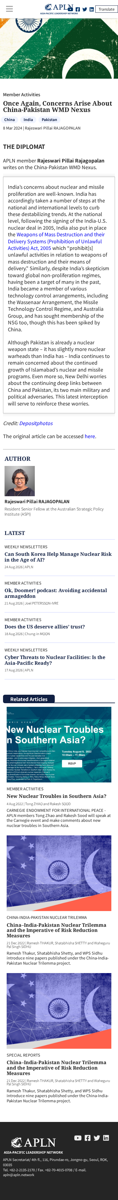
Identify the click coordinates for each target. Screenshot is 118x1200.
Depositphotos (35, 423)
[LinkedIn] (92, 9)
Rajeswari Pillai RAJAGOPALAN (37, 501)
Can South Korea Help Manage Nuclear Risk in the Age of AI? (58, 557)
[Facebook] (87, 1137)
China (9, 119)
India (28, 119)
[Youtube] (78, 1137)
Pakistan (49, 119)
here (90, 436)
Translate (107, 8)
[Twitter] (84, 9)
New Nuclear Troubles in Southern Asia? (57, 796)
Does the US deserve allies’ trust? (45, 626)
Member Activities (21, 94)
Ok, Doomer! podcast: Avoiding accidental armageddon (56, 593)
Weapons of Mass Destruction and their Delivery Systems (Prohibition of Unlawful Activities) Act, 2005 (56, 241)
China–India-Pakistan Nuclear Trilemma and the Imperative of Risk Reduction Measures (57, 930)
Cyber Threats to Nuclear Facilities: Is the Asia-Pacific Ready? (55, 660)
